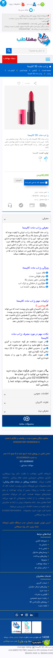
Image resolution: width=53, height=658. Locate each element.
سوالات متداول (27, 465)
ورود (38, 4)
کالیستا (35, 153)
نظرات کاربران (42, 402)
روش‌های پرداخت (40, 556)
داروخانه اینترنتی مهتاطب (16, 637)
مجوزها (44, 560)
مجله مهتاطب (9, 58)
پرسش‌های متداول (40, 552)
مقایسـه (27, 83)
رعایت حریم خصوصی (38, 598)
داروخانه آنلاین (41, 541)
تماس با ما (43, 548)
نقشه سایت (42, 605)
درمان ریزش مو (41, 567)
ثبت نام (29, 4)
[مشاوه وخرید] (47, 643)
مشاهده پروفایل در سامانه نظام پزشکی (20, 482)
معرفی (45, 219)
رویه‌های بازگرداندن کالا (38, 602)
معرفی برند (43, 411)
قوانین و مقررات (41, 594)
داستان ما (43, 544)
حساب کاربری (42, 583)
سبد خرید (43, 590)
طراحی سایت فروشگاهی (10, 641)
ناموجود (18, 180)
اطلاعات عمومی (41, 394)
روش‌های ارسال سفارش (38, 586)
